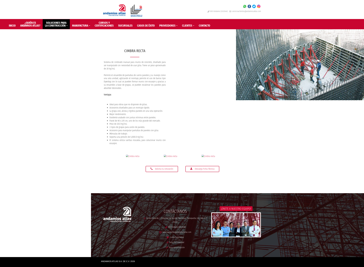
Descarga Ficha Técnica (204, 168)
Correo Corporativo (176, 237)
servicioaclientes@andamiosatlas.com (246, 11)
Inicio (12, 25)
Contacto (204, 25)
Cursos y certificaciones (104, 24)
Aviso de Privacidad (176, 242)
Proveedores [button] (167, 25)
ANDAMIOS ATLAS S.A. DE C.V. (115, 261)
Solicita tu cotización (164, 168)
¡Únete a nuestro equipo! (236, 208)
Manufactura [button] (80, 25)
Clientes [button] (187, 25)
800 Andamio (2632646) (218, 11)
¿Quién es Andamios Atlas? (30, 24)
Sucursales (125, 25)
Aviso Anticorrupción (176, 247)
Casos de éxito (146, 25)
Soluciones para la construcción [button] (55, 24)
